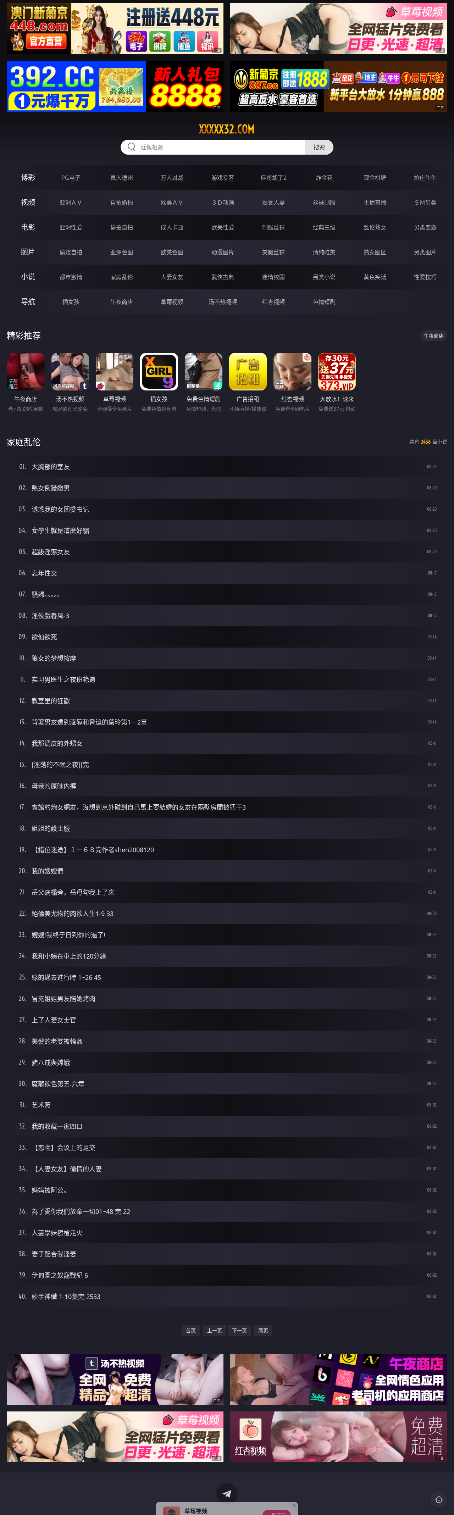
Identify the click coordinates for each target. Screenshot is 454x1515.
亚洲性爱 (71, 227)
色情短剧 (324, 302)
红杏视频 (273, 302)
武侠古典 (222, 277)
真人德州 (121, 178)
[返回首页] (438, 1499)
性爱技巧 (425, 277)
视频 (28, 202)
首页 (191, 1330)
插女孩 (70, 302)
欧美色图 (172, 252)
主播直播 (375, 202)
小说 (28, 277)
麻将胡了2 (274, 178)
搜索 (319, 147)
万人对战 (172, 178)
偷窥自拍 (71, 252)
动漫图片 (222, 252)
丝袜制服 (324, 202)
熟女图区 (375, 252)
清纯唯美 (324, 252)
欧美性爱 (222, 227)
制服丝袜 (273, 227)
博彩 (28, 177)
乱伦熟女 (375, 227)
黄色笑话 (375, 277)
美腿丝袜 (273, 252)
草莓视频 (172, 302)
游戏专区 (222, 178)
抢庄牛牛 (425, 178)
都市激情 (71, 277)
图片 (28, 252)
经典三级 (324, 227)
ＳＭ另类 (425, 202)
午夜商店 (121, 302)
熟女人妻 (273, 202)
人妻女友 (172, 277)
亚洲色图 (121, 252)
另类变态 (425, 227)
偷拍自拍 (121, 227)
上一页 (214, 1330)
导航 (28, 301)
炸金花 (324, 178)
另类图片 (425, 252)
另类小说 (324, 277)
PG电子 (71, 178)
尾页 (263, 1330)
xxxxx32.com (227, 129)
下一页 (239, 1330)
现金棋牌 (375, 178)
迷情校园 (273, 277)
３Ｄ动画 (222, 202)
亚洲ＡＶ (71, 202)
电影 (28, 227)
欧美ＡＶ (172, 202)
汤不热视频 (223, 302)
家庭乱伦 (121, 277)
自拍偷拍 (121, 202)
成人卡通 (172, 227)
